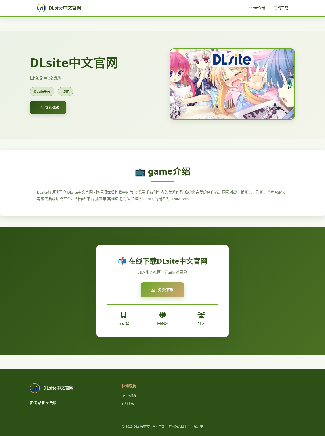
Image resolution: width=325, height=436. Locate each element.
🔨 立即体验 (49, 107)
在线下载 (281, 7)
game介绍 (257, 7)
